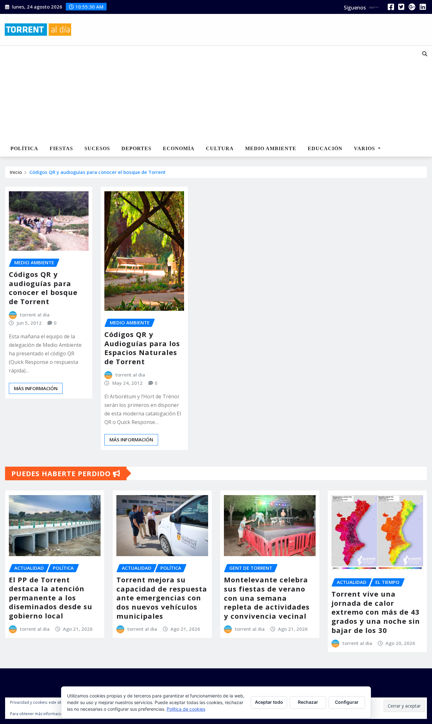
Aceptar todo (269, 702)
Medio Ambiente (270, 148)
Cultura (220, 148)
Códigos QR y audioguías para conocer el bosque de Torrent (97, 172)
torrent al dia (35, 314)
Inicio (16, 172)
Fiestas (61, 148)
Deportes (136, 148)
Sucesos (97, 148)
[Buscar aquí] (424, 53)
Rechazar (308, 702)
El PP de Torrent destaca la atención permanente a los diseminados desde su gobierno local (50, 597)
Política (24, 148)
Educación (325, 148)
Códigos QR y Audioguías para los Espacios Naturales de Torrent (142, 347)
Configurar (347, 702)
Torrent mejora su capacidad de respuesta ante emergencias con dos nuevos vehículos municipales (161, 597)
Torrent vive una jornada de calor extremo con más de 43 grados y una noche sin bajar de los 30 (375, 612)
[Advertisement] (198, 93)
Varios (365, 148)
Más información (36, 388)
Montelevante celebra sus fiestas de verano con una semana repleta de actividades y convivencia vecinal (267, 597)
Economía (178, 148)
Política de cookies (186, 709)
